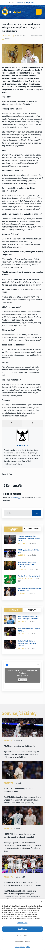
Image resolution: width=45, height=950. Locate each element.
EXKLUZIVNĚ (13, 610)
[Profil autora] (12, 423)
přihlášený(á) (16, 498)
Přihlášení (20, 2)
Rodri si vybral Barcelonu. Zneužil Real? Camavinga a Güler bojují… (28, 617)
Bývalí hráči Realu (25, 579)
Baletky (21, 621)
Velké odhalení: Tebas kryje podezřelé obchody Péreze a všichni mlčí (27, 564)
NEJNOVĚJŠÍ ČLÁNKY (13, 529)
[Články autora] (32, 423)
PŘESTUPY (32, 610)
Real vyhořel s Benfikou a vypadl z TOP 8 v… (29, 629)
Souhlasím (22, 929)
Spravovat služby (22, 923)
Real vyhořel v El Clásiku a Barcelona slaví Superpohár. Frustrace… (27, 643)
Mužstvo (6, 36)
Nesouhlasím (22, 935)
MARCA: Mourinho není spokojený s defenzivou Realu (29, 589)
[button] (41, 901)
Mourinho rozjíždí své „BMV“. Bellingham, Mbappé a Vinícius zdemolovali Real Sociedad (22, 884)
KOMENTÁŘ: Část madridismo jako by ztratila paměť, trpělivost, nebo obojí (19, 835)
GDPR (28, 947)
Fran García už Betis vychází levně (29, 576)
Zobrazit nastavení (22, 942)
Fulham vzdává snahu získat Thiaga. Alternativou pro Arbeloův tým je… (29, 538)
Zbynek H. (8, 39)
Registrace (29, 2)
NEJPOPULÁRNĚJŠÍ (31, 529)
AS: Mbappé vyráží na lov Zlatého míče (28, 551)
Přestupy (21, 543)
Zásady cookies (20, 947)
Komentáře (22, 569)
